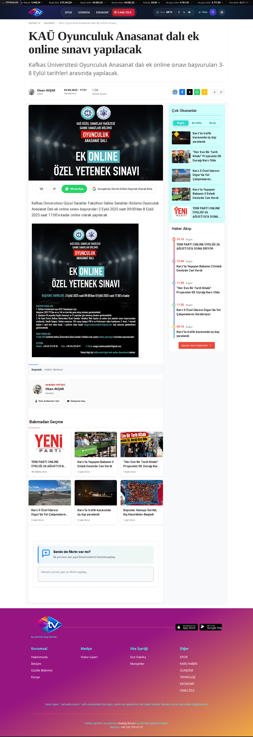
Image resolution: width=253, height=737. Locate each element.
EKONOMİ (102, 12)
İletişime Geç (78, 401)
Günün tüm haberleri (195, 345)
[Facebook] (179, 12)
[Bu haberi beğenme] (54, 189)
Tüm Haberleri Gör (49, 401)
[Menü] (221, 12)
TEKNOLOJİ (187, 677)
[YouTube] (189, 12)
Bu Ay (212, 123)
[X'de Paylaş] (190, 92)
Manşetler (137, 664)
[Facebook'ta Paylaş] (182, 92)
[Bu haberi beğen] (41, 189)
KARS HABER (188, 664)
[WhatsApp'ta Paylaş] (197, 92)
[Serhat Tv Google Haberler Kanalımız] (175, 92)
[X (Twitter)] (184, 12)
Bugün (180, 123)
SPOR (68, 12)
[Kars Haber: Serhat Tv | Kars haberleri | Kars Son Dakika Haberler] (36, 12)
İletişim (36, 664)
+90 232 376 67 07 (132, 727)
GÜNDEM (84, 12)
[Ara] (213, 12)
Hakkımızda (39, 657)
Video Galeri (89, 657)
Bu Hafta (197, 123)
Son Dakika (138, 657)
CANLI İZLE (125, 12)
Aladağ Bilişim (127, 723)
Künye (35, 677)
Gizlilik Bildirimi (41, 670)
